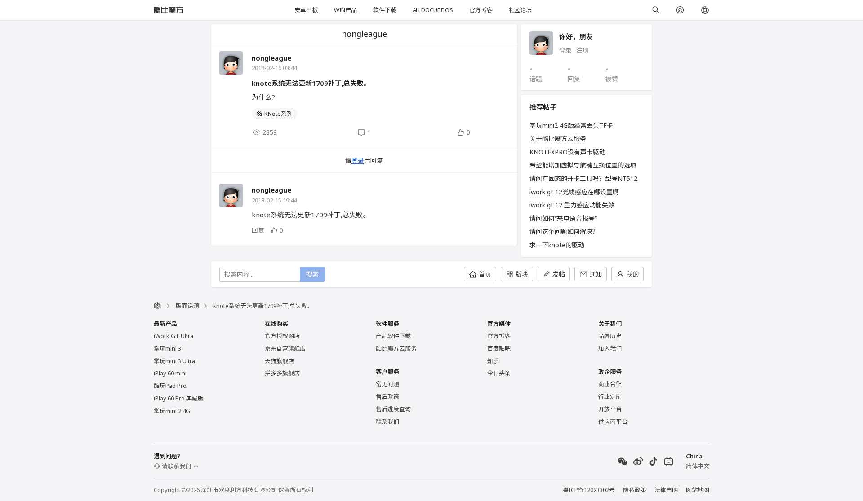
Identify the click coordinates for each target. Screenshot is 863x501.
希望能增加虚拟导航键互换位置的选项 (582, 165)
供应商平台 (612, 422)
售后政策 (387, 396)
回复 (258, 230)
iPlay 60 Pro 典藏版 (179, 398)
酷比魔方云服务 (396, 348)
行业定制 (610, 396)
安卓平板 (305, 10)
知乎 (493, 361)
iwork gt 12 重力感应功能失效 (571, 205)
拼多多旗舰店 (282, 373)
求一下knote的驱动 (556, 245)
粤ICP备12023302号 (589, 490)
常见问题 (387, 384)
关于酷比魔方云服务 (557, 138)
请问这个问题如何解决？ (564, 231)
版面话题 (187, 306)
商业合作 (610, 384)
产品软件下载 (393, 336)
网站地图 (697, 490)
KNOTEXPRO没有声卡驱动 (567, 152)
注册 (582, 50)
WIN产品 (345, 10)
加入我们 (610, 348)
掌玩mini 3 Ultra (174, 361)
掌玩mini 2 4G (172, 411)
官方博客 (480, 10)
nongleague (271, 57)
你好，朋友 (576, 36)
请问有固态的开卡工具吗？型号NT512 (583, 178)
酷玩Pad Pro (170, 386)
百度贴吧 (499, 348)
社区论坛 (520, 10)
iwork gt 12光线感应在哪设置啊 (574, 192)
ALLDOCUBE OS (433, 10)
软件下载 (384, 10)
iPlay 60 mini (170, 373)
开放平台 (610, 409)
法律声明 (666, 490)
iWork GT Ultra (173, 336)
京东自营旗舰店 (285, 348)
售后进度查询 (393, 409)
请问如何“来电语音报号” (563, 218)
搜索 (312, 274)
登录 (357, 160)
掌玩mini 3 (167, 348)
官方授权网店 (282, 336)
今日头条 (499, 373)
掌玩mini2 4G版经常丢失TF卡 (571, 125)
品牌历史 (610, 336)
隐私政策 (634, 490)
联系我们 (387, 422)
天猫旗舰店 (279, 361)
